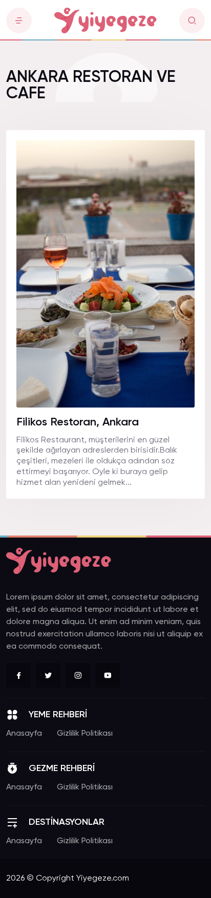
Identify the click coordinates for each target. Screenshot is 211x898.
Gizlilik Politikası (85, 734)
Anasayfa (24, 734)
